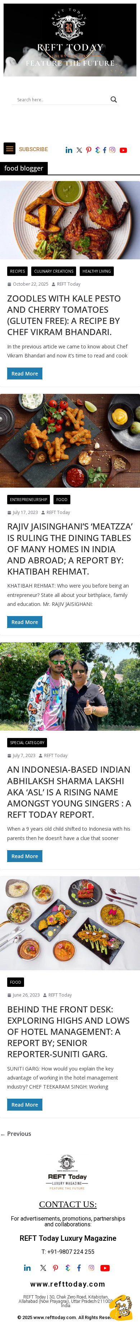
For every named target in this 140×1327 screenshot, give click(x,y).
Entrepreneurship (28, 499)
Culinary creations (53, 271)
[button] (9, 148)
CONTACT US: (68, 1204)
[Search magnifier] (114, 100)
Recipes (17, 271)
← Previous (15, 1134)
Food (61, 499)
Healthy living (97, 271)
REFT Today (68, 284)
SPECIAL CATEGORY (27, 742)
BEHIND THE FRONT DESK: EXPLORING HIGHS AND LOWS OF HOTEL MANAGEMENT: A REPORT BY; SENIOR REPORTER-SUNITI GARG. (68, 1031)
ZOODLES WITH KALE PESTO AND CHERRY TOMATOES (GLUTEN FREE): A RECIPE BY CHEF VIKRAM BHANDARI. (64, 315)
